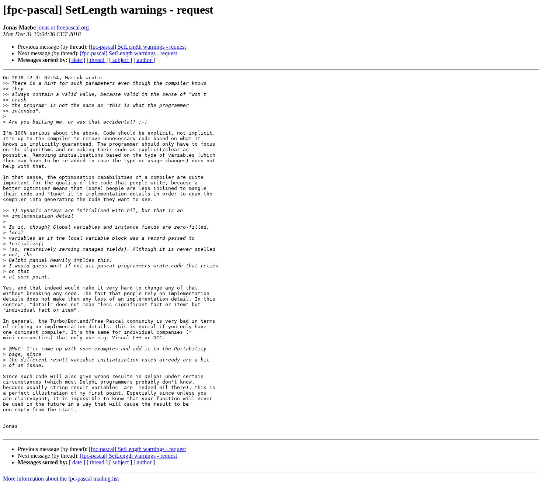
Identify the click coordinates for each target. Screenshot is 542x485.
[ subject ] (120, 60)
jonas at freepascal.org (63, 27)
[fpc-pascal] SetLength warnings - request (137, 47)
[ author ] (144, 60)
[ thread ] (97, 60)
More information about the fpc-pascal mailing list (61, 478)
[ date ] (77, 60)
